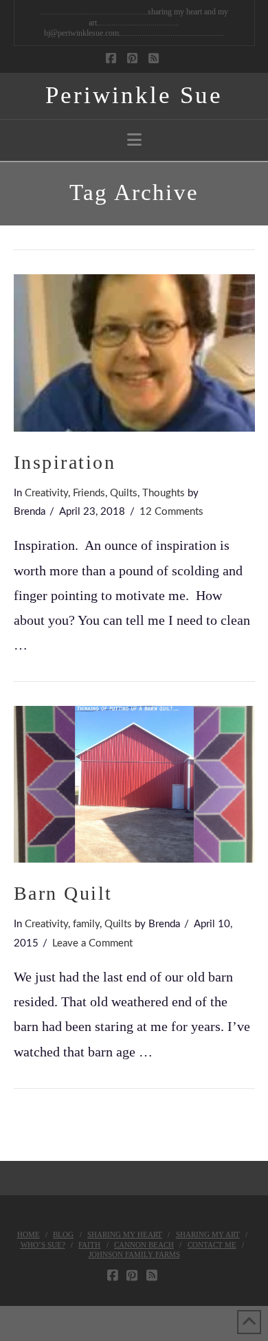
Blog (63, 1234)
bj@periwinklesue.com (81, 33)
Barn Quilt (63, 893)
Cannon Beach (144, 1245)
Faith (89, 1245)
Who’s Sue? (43, 1245)
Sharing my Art (208, 1234)
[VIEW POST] (134, 352)
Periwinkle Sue (134, 95)
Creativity (46, 493)
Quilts (123, 493)
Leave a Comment (92, 943)
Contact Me (212, 1245)
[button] (134, 139)
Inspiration (65, 462)
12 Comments (171, 512)
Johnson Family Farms (134, 1254)
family (86, 924)
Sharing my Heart (124, 1234)
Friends (89, 493)
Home (28, 1234)
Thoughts (163, 493)
